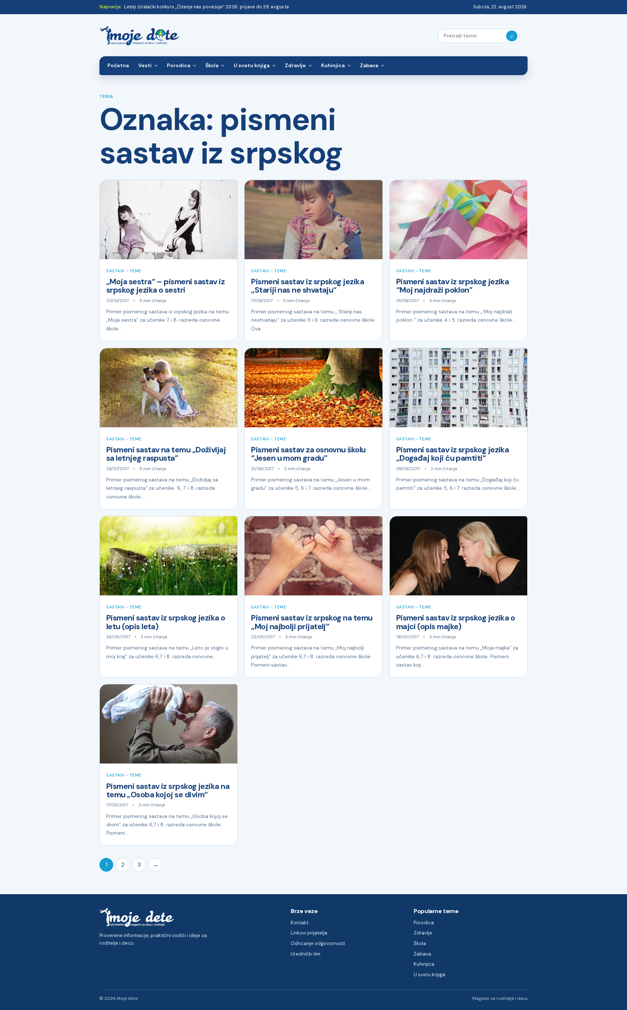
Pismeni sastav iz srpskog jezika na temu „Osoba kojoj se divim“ (167, 790)
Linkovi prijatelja (309, 933)
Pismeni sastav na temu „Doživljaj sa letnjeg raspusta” (166, 454)
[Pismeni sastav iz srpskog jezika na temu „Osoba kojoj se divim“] (168, 723)
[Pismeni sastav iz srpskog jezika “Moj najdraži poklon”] (458, 219)
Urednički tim (305, 954)
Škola (211, 65)
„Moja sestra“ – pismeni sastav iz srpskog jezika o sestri (165, 286)
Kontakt (299, 923)
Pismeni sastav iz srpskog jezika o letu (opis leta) (165, 622)
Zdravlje (295, 65)
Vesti (145, 65)
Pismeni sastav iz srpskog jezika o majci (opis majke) (455, 622)
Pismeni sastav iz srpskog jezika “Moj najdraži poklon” (452, 286)
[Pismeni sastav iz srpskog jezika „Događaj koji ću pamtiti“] (458, 387)
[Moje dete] (139, 36)
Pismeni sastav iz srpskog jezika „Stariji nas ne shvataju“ (307, 286)
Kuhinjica (333, 65)
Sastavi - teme (124, 271)
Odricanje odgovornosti (318, 943)
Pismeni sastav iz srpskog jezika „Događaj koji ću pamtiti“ (452, 454)
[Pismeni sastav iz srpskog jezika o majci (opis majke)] (458, 555)
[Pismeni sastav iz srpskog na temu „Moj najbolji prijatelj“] (313, 555)
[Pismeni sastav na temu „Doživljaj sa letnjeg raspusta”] (168, 387)
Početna (118, 65)
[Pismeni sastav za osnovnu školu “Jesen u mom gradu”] (313, 387)
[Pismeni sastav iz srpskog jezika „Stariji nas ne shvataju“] (313, 219)
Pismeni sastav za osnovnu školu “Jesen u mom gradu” (308, 454)
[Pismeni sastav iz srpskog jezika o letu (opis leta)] (168, 555)
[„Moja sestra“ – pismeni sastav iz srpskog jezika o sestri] (168, 219)
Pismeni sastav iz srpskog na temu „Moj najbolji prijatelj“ (311, 622)
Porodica (178, 65)
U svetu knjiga (252, 65)
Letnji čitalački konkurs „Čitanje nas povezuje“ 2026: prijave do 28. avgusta (206, 7)
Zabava (369, 65)
